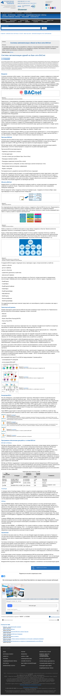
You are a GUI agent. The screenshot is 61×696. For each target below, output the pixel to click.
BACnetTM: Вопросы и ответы (11, 636)
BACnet (11, 52)
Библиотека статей (45, 651)
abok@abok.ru (48, 2)
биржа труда (24, 20)
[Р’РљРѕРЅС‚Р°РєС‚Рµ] (2, 576)
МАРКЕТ (27, 21)
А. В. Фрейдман (5, 59)
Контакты (35, 17)
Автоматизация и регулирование (41, 33)
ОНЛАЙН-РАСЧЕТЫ (26, 661)
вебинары (13, 20)
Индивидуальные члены (36, 15)
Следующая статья (53, 619)
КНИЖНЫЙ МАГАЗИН (26, 658)
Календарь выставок (45, 665)
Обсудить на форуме (55, 616)
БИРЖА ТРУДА (24, 656)
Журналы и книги (8, 654)
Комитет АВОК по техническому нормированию (44, 655)
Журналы (12, 15)
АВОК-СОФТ (50, 20)
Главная (3, 33)
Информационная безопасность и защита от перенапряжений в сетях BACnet (23, 641)
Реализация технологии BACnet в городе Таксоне (15, 631)
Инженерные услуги (9, 665)
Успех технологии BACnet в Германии (12, 634)
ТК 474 (20, 21)
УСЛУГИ (35, 21)
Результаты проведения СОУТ (30, 687)
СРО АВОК (44, 21)
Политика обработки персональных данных (30, 684)
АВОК (4, 15)
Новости (20, 15)
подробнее (26, 376)
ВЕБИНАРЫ (24, 654)
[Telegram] (4, 576)
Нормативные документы (46, 661)
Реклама (25, 17)
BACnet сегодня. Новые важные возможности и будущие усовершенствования (23, 638)
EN (49, 5)
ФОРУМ (4, 20)
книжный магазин (37, 20)
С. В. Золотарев (5, 58)
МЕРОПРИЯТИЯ (10, 21)
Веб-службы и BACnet (9, 629)
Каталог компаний (44, 658)
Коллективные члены (11, 17)
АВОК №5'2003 (27, 33)
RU (46, 5)
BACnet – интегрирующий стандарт (12, 626)
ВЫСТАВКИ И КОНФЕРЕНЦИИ (28, 663)
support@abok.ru (48, 1)
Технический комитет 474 (47, 663)
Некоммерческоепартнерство (9, 2)
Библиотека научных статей (14, 33)
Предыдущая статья (8, 619)
